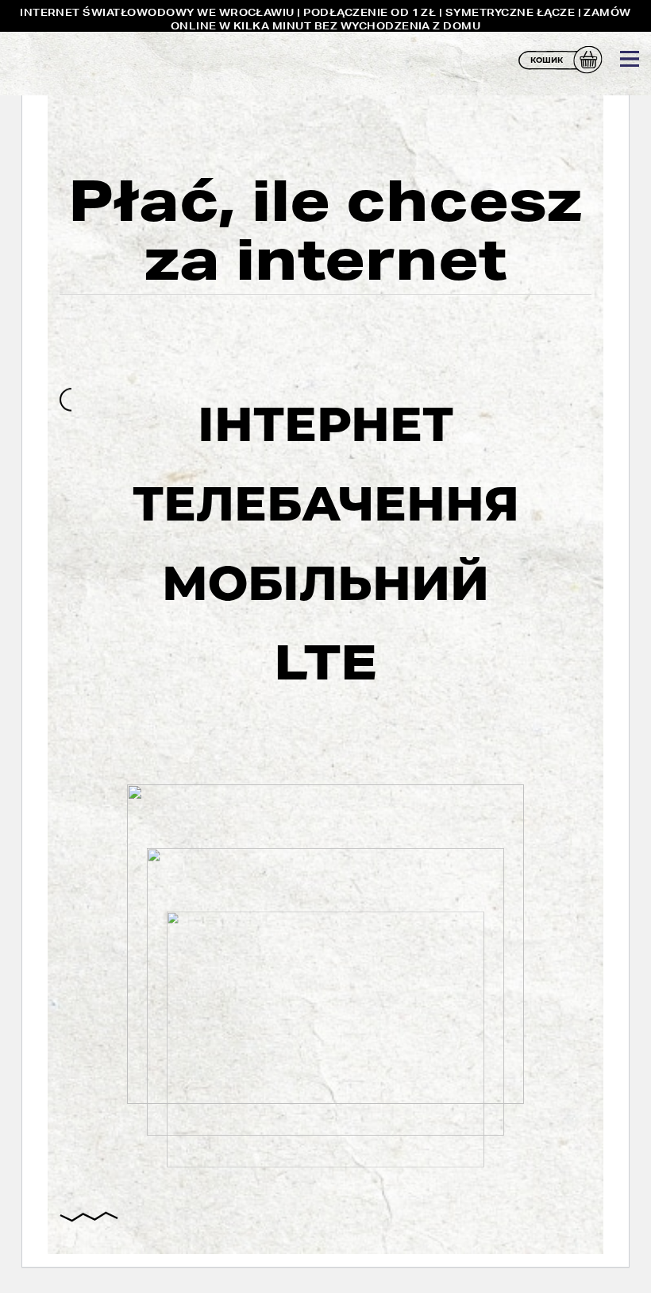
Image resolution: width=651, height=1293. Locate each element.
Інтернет (325, 423)
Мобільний (325, 582)
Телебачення (326, 503)
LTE (325, 662)
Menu (629, 59)
